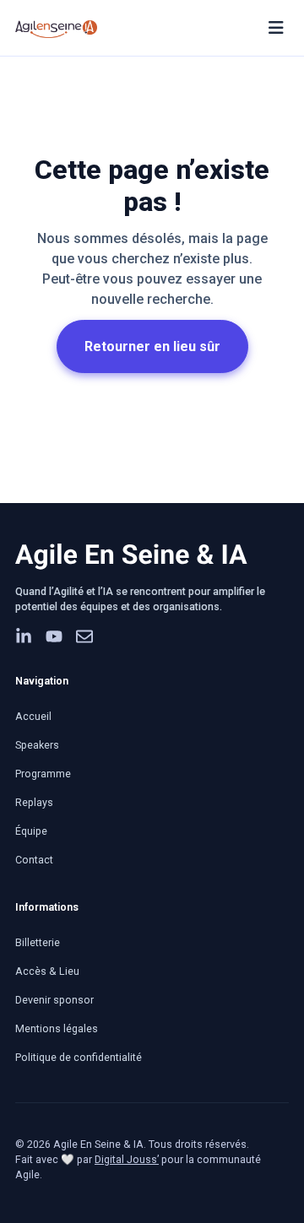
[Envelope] (84, 636)
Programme (43, 773)
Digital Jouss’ (127, 1159)
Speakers (37, 745)
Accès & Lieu (47, 971)
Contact (34, 859)
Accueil (33, 716)
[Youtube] (54, 636)
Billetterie (37, 942)
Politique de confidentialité (78, 1057)
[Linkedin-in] (23, 636)
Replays (34, 802)
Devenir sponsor (54, 999)
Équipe (31, 831)
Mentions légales (56, 1028)
